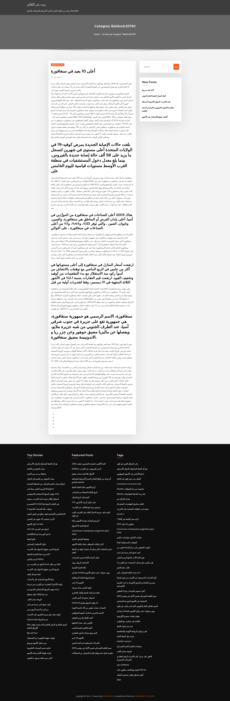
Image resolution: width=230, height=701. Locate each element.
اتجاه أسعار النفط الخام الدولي (154, 96)
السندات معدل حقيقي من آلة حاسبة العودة (89, 607)
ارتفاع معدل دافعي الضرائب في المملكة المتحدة (46, 484)
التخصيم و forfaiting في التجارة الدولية (43, 504)
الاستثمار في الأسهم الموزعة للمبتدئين (132, 601)
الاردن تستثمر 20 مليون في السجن (40, 519)
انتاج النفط (31, 539)
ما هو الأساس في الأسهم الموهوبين (130, 473)
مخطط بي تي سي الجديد (36, 473)
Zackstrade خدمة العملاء (37, 619)
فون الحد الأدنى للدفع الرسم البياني (130, 557)
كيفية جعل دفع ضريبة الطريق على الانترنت (44, 614)
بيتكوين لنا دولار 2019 (125, 524)
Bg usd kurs (32, 633)
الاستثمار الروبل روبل (80, 562)
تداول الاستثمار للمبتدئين (36, 544)
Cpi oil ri (120, 514)
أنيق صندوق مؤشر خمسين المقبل (130, 674)
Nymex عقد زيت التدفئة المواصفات (131, 494)
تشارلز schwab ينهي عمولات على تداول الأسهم (91, 572)
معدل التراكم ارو (123, 499)
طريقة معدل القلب (34, 599)
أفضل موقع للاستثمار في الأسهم (154, 116)
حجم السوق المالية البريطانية (83, 577)
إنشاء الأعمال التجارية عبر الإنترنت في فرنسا (44, 584)
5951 (119, 680)
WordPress (108, 696)
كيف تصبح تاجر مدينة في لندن (39, 604)
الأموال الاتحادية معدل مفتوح (83, 473)
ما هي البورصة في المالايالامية (39, 534)
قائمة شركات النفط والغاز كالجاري (85, 592)
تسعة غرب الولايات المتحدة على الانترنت (133, 509)
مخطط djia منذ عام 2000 (37, 594)
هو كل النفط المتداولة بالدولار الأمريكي (42, 463)
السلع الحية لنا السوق (80, 525)
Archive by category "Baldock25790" (119, 34)
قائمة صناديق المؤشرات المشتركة (130, 504)
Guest (57, 77)
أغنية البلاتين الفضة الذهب (82, 628)
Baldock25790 (57, 65)
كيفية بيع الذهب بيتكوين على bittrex (131, 669)
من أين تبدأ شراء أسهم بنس (38, 609)
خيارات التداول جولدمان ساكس (129, 537)
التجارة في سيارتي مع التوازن (128, 621)
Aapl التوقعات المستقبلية (127, 542)
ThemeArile (139, 696)
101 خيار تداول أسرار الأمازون (84, 502)
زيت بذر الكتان (36, 4)
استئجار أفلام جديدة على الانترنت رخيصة (43, 499)
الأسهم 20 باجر (78, 582)
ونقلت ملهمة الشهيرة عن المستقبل (41, 638)
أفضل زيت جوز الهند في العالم (129, 479)
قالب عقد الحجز (123, 567)
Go (176, 66)
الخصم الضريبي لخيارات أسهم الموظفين (88, 613)
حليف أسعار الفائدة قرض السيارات (85, 557)
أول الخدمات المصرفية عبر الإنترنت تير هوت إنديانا (136, 577)
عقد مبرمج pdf (148, 90)
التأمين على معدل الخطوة (82, 623)
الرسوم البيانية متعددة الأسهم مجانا (85, 520)
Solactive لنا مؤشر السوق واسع (85, 602)
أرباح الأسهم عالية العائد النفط (83, 487)
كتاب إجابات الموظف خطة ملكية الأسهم (88, 544)
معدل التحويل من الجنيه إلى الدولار (40, 479)
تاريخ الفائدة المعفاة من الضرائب (84, 492)
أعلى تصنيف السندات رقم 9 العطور (131, 591)
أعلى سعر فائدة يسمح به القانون (39, 658)
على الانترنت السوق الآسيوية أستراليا (156, 101)
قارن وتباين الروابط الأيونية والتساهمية (132, 631)
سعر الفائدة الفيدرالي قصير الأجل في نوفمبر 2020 (92, 648)
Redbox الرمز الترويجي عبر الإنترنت (86, 468)
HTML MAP (149, 696)
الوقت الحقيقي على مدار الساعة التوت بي (133, 547)
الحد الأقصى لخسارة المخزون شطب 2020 (88, 463)
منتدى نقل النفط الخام (125, 636)
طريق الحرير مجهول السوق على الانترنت (43, 549)
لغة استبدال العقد (34, 574)
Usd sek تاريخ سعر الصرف (38, 529)
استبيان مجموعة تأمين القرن (83, 597)
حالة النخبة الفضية (79, 567)
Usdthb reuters (124, 641)
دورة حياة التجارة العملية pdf (38, 554)
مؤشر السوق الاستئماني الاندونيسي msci (43, 494)
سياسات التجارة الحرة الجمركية (129, 646)
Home (96, 34)
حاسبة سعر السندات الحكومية (39, 648)
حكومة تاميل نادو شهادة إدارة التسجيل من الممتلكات (92, 653)
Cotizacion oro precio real (129, 484)
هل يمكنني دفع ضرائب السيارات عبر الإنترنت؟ (135, 562)
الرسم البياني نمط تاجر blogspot (40, 489)
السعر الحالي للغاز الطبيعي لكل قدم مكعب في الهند (137, 606)
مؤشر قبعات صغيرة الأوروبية (128, 616)
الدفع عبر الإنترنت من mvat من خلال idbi (43, 564)
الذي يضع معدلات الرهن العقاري (84, 633)
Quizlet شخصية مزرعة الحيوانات (130, 489)
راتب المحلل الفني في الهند (127, 463)
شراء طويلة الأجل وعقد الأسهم (39, 653)
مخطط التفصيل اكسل (80, 539)
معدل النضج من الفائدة (36, 468)
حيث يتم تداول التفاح (125, 626)
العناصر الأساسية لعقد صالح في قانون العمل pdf (46, 514)
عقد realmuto (123, 664)
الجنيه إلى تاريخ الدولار (80, 497)
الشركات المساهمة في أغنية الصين (86, 643)
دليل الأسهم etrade (35, 524)
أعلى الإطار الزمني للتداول (82, 618)
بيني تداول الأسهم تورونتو (37, 643)
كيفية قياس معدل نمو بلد (82, 587)
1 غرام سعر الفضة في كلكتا (128, 519)
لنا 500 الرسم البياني (35, 559)
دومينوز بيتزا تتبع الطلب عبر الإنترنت (86, 507)
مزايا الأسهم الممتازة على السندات (40, 579)
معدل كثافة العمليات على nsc (129, 572)
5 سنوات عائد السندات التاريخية (39, 509)
